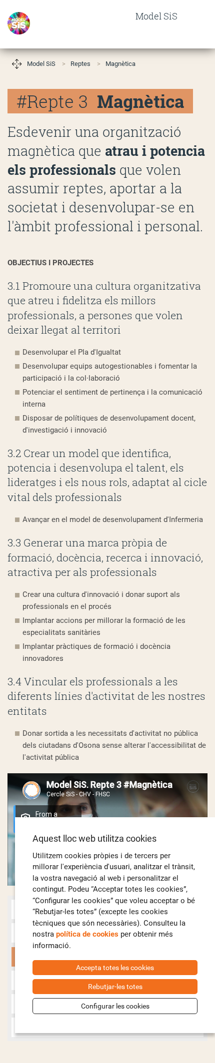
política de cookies (87, 934)
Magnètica (121, 63)
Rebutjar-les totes (115, 987)
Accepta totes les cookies (115, 968)
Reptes (80, 63)
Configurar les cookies (115, 1006)
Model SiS (41, 63)
